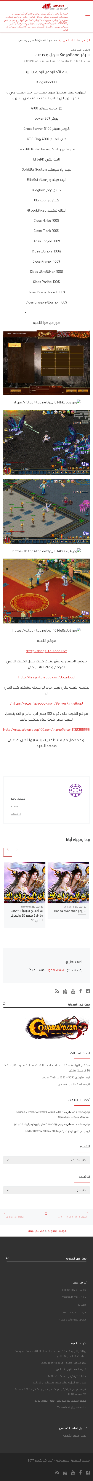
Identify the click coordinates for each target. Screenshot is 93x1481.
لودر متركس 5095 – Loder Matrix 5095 (66, 1077)
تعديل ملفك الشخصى (74, 1435)
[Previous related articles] (17, 852)
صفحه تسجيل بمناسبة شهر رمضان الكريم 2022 (60, 1400)
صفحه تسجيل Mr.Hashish (72, 1407)
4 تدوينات (16, 814)
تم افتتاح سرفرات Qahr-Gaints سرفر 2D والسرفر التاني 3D (27, 915)
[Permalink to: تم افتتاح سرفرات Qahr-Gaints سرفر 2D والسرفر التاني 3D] (24, 882)
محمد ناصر (58, 61)
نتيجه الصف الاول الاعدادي (74, 1084)
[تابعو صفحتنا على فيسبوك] (88, 991)
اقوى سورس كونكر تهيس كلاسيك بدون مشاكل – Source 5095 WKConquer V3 (50, 1392)
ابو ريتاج (85, 1131)
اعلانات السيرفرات (68, 40)
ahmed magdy (81, 1112)
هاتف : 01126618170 (74, 1290)
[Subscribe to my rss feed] (57, 991)
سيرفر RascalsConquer (70, 910)
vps (75, 1312)
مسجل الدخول (55, 970)
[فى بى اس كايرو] (65, 991)
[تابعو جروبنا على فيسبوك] (80, 991)
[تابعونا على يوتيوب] (73, 991)
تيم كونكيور (44, 1460)
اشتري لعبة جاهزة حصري (72, 1319)
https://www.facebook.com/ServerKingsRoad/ (46, 703)
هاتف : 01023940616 (74, 1297)
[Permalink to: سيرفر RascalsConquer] (68, 882)
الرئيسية (85, 40)
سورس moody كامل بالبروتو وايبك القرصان (40, 1124)
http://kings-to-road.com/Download (46, 677)
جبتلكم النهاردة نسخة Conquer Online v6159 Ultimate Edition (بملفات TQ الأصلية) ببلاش (46, 1068)
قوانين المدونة (57, 1230)
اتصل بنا (82, 1304)
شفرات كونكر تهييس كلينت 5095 (67, 1376)
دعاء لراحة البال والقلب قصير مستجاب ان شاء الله (60, 1382)
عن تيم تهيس (35, 1230)
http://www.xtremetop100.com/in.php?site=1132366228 (46, 729)
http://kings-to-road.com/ (46, 651)
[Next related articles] (7, 852)
